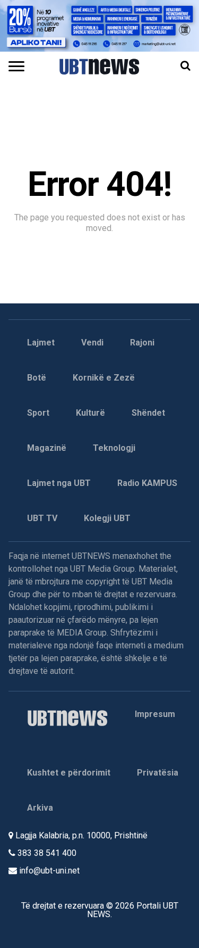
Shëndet (148, 413)
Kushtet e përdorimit (68, 773)
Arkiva (40, 808)
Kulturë (90, 413)
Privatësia (157, 773)
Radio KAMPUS (147, 483)
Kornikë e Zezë (104, 378)
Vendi (92, 342)
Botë (36, 378)
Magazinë (46, 448)
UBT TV (42, 518)
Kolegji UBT (107, 518)
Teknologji (114, 448)
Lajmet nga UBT (59, 483)
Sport (38, 413)
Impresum (155, 714)
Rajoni (142, 342)
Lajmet (41, 342)
